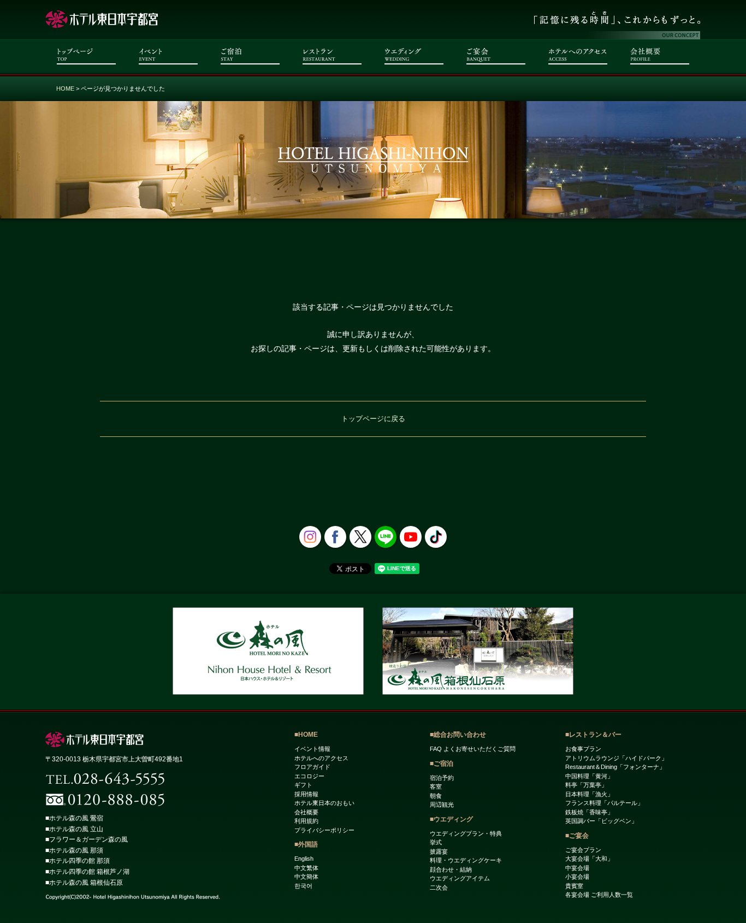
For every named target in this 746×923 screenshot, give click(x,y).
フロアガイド (312, 767)
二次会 (439, 887)
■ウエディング (451, 819)
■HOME (306, 734)
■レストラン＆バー (593, 734)
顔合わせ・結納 (451, 869)
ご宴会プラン (583, 850)
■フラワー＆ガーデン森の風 (86, 839)
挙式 (436, 842)
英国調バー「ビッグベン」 (601, 821)
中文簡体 (306, 876)
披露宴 (439, 851)
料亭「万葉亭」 (586, 785)
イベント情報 (312, 748)
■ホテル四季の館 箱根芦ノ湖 (87, 871)
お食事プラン (583, 748)
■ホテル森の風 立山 (74, 829)
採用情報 (306, 794)
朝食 (436, 795)
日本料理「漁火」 (589, 794)
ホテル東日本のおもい (324, 803)
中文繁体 (306, 868)
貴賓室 (574, 886)
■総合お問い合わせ (458, 734)
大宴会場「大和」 (589, 858)
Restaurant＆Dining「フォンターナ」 (615, 767)
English (303, 858)
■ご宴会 (577, 835)
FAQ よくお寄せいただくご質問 (473, 748)
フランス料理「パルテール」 (604, 803)
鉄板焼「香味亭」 (589, 812)
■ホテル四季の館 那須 (77, 861)
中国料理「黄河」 (589, 776)
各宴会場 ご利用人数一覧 (599, 894)
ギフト (303, 785)
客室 (436, 786)
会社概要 (306, 812)
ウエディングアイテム (460, 878)
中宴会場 (577, 868)
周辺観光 (442, 804)
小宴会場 (577, 876)
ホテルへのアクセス (321, 758)
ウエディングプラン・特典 (466, 833)
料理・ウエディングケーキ (466, 860)
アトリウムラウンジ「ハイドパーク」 (616, 758)
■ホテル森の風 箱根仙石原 (84, 882)
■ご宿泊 (441, 763)
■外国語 (306, 844)
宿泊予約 (442, 777)
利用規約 (306, 821)
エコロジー (309, 776)
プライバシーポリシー (324, 830)
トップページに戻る (373, 419)
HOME (65, 88)
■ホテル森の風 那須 (74, 850)
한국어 (303, 886)
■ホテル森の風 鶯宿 (74, 818)
